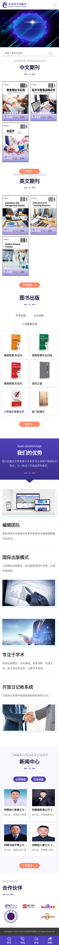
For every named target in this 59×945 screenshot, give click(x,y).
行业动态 (39, 779)
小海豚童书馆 (29, 324)
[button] (30, 44)
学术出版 (21, 315)
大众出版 (39, 315)
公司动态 (21, 779)
